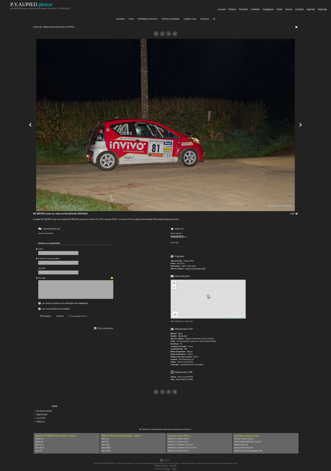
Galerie (120, 19)
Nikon (180, 333)
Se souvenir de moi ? (79, 316)
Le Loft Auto (40, 418)
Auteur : (41, 249)
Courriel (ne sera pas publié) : (49, 259)
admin (174, 469)
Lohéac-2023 (189, 19)
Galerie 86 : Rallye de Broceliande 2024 (49, 27)
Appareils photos (147, 19)
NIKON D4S (182, 336)
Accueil (221, 9)
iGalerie (167, 469)
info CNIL (173, 465)
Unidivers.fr (40, 421)
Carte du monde (170, 19)
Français (165, 460)
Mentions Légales (161, 465)
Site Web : (42, 268)
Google (204, 19)
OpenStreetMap (239, 317)
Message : (42, 278)
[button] (208, 297)
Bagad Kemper (41, 414)
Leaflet (230, 317)
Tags (131, 19)
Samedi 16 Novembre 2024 (195, 269)
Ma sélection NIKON (44, 411)
